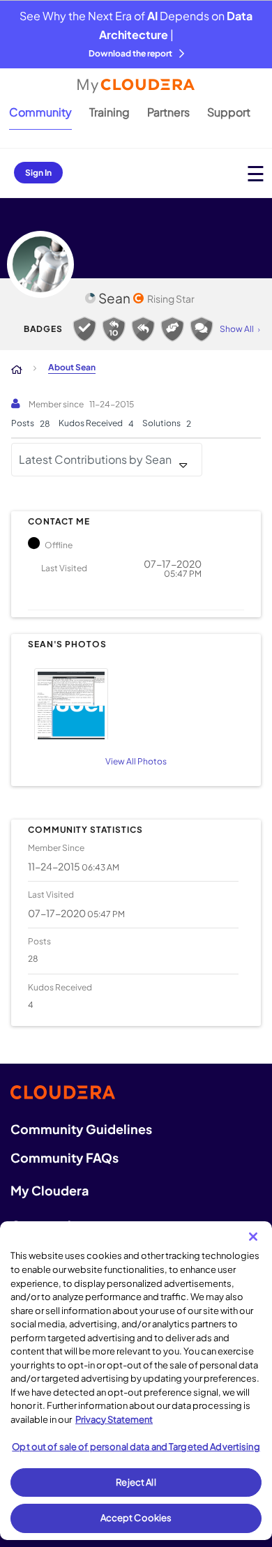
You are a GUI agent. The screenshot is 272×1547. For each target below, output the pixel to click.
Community (40, 112)
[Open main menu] (255, 173)
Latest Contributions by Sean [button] (95, 459)
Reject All (136, 1482)
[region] (136, 1380)
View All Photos (136, 761)
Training (109, 112)
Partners (168, 112)
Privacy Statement (114, 1419)
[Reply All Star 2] (113, 329)
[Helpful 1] (172, 329)
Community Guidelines (81, 1129)
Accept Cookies (136, 1517)
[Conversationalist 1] (201, 329)
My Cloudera (49, 1190)
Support (228, 112)
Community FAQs (64, 1157)
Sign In (38, 172)
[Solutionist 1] (84, 329)
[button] (134, 702)
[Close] (253, 1236)
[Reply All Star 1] (143, 329)
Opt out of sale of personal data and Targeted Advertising (135, 1446)
